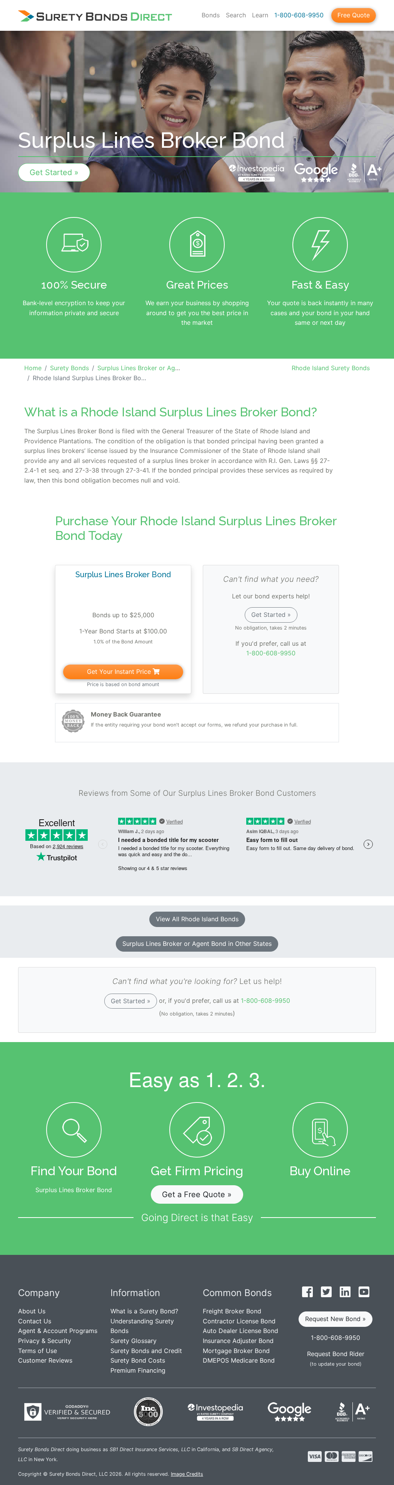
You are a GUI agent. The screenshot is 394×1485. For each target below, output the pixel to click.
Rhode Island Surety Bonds (331, 368)
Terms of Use (37, 1351)
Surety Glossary (133, 1341)
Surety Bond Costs (137, 1360)
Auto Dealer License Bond (240, 1331)
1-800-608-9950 (299, 15)
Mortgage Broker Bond (236, 1351)
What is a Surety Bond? (144, 1311)
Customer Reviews (45, 1360)
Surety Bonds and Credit (146, 1351)
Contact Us (34, 1321)
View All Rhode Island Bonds (197, 919)
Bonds (211, 15)
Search (236, 15)
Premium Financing (137, 1370)
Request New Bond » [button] (335, 1319)
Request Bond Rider (335, 1354)
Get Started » (54, 172)
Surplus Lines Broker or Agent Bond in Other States (197, 943)
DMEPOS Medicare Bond (239, 1360)
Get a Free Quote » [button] (197, 1194)
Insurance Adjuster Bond (238, 1341)
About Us (31, 1311)
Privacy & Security (44, 1341)
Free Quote (353, 15)
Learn (260, 15)
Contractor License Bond (239, 1321)
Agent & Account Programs (57, 1331)
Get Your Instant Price (120, 671)
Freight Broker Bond (232, 1311)
